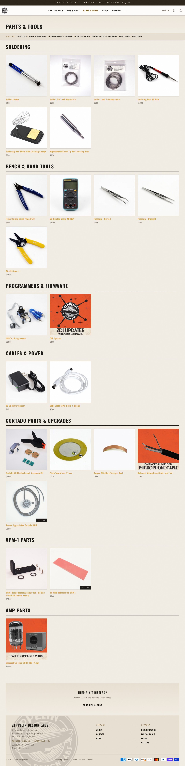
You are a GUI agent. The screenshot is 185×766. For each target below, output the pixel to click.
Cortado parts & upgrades (104, 36)
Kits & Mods (73, 10)
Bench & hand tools (38, 36)
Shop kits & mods (92, 705)
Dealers (145, 742)
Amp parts (137, 36)
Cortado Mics (55, 10)
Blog (98, 738)
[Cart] (181, 10)
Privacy (82, 759)
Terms (74, 759)
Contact (100, 734)
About (99, 730)
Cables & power (82, 36)
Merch (105, 10)
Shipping (58, 759)
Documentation (148, 730)
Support (116, 10)
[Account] (173, 10)
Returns (67, 759)
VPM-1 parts (124, 36)
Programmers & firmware (61, 36)
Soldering (22, 36)
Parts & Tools (90, 10)
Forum (144, 738)
